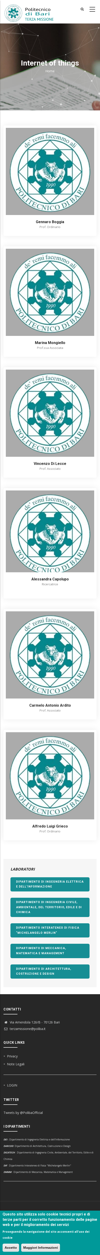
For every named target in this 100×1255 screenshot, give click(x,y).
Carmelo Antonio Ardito (50, 705)
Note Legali (15, 1064)
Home (50, 71)
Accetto (11, 1247)
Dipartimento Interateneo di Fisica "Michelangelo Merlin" (47, 930)
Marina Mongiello (50, 343)
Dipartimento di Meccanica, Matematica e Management (41, 951)
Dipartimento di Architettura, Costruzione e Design (43, 971)
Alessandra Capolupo (50, 579)
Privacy (12, 1056)
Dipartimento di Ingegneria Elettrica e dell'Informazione (50, 884)
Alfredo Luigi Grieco (50, 826)
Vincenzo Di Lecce (50, 463)
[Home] (31, 11)
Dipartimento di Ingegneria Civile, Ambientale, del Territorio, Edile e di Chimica (49, 907)
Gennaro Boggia (50, 222)
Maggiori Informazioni (40, 1247)
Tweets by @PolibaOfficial (23, 1112)
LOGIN (12, 1085)
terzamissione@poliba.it (27, 1029)
